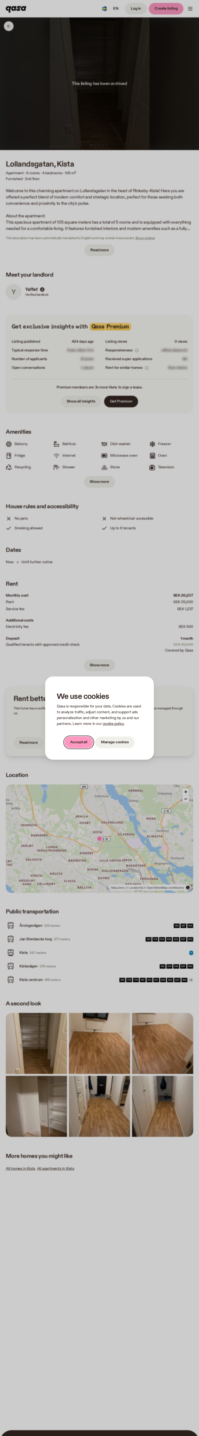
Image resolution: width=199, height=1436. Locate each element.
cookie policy (113, 723)
